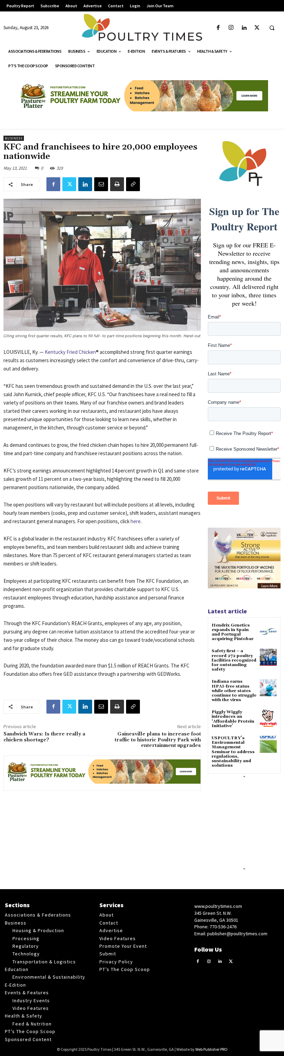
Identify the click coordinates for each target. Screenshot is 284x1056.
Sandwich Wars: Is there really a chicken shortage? (44, 737)
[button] (272, 28)
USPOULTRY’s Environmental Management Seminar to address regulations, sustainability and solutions (233, 751)
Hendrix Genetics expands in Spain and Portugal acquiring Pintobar (233, 632)
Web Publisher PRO (211, 1049)
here (136, 521)
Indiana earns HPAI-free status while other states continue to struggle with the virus (234, 690)
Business (14, 138)
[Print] (117, 184)
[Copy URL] (133, 184)
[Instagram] (231, 28)
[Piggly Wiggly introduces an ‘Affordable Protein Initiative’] (268, 718)
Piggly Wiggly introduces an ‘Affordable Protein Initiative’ (233, 719)
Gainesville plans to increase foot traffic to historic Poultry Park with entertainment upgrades (158, 740)
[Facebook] (218, 28)
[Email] (101, 184)
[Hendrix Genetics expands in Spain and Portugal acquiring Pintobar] (268, 631)
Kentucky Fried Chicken (70, 352)
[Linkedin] (244, 28)
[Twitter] (256, 28)
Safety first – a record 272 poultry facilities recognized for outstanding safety (234, 660)
